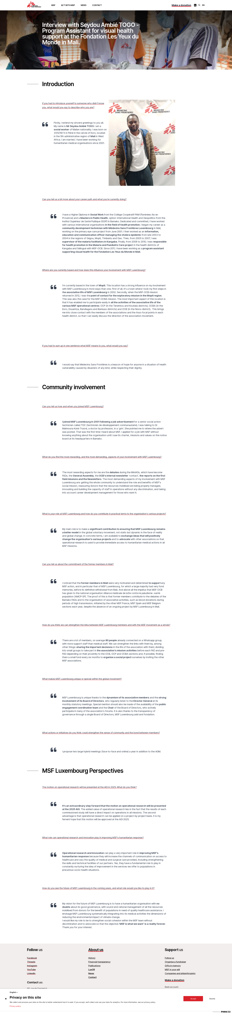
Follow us (169, 958)
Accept (193, 999)
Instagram (32, 965)
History (91, 958)
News (83, 5)
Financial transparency (99, 962)
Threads (31, 962)
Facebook (32, 958)
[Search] (199, 5)
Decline (212, 999)
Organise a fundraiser (175, 962)
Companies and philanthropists (180, 973)
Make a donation (181, 5)
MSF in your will (172, 969)
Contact (97, 5)
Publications (94, 965)
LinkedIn (31, 973)
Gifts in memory (173, 965)
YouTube (31, 969)
